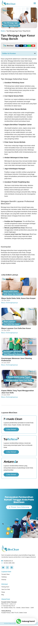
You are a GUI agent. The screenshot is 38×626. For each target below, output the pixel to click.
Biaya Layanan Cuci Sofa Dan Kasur (16, 328)
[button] (35, 3)
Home (3, 31)
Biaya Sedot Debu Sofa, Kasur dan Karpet (18, 298)
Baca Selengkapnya (9, 302)
